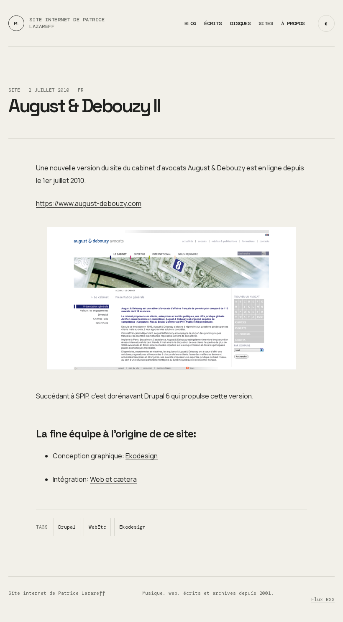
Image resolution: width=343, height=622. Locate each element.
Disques (240, 23)
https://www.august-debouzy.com (88, 203)
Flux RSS (323, 599)
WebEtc (97, 527)
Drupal (67, 527)
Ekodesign (141, 455)
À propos (293, 23)
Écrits (213, 23)
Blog (190, 23)
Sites (266, 23)
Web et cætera (113, 479)
